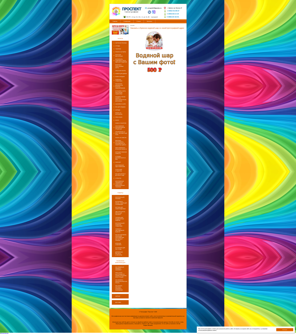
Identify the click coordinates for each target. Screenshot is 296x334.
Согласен (284, 329)
